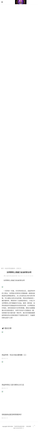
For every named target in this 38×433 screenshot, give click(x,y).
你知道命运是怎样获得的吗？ (12, 414)
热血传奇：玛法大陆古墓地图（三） (14, 355)
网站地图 (28, 426)
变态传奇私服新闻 (10, 268)
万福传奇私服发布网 (19, 426)
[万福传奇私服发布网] (21, 2)
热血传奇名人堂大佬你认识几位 (13, 385)
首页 (2, 268)
